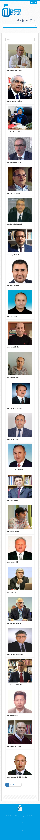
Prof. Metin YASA (12, 716)
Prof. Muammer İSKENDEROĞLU (17, 777)
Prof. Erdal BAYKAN (13, 285)
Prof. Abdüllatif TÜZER (14, 70)
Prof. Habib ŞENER (13, 347)
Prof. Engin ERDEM (13, 255)
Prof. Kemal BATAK (13, 531)
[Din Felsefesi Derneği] (11, 10)
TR (32, 3)
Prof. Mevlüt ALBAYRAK (14, 746)
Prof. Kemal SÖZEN (13, 562)
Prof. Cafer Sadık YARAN (14, 224)
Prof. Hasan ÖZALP (13, 439)
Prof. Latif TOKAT (12, 593)
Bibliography (21, 830)
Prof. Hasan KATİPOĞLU (14, 408)
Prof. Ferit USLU (12, 316)
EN (35, 3)
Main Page (21, 822)
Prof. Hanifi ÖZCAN (13, 378)
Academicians (21, 834)
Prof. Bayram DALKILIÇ (14, 163)
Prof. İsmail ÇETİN (12, 500)
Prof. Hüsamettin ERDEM (15, 470)
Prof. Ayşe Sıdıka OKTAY (14, 132)
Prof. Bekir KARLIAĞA (13, 193)
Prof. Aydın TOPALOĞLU (14, 101)
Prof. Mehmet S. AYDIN (14, 623)
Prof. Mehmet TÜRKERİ (14, 685)
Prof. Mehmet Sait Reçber (15, 654)
